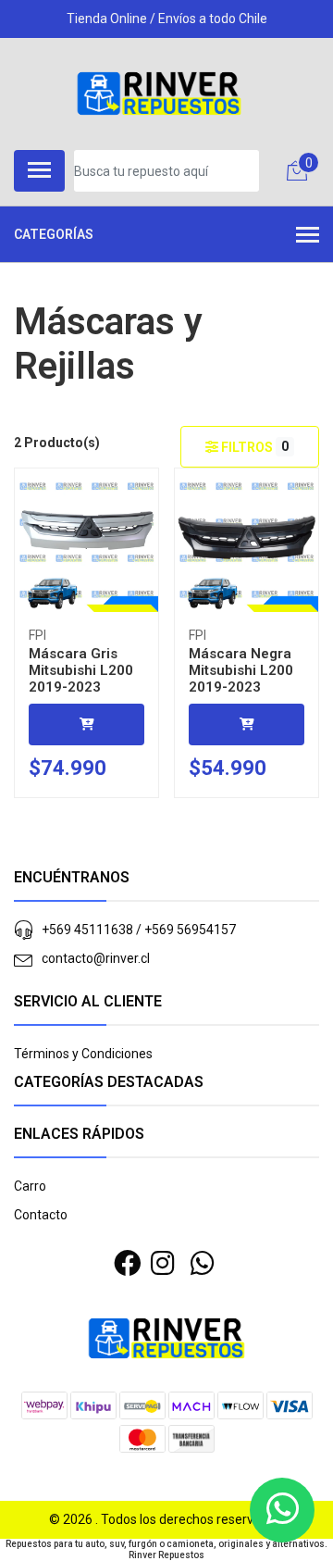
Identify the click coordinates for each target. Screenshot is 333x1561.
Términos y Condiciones (83, 1053)
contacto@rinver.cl (96, 958)
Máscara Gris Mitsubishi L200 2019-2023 (81, 670)
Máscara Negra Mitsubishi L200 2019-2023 (241, 670)
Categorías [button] (53, 234)
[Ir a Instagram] (163, 1264)
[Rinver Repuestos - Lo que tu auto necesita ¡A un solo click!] (159, 93)
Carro (30, 1186)
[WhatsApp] (202, 1264)
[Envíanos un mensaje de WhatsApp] (282, 1510)
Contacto (41, 1214)
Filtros (253, 447)
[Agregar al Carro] (86, 724)
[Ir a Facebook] (127, 1264)
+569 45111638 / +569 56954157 (139, 929)
